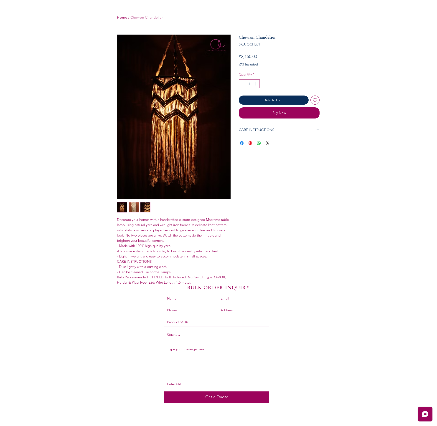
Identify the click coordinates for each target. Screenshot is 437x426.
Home (122, 17)
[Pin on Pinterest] (250, 143)
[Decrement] (242, 84)
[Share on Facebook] (241, 143)
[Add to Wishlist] (315, 100)
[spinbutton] (249, 84)
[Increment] (256, 84)
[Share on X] (267, 143)
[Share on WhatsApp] (259, 143)
